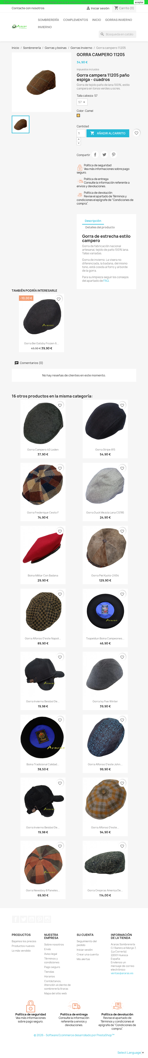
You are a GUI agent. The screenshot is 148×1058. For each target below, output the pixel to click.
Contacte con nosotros (28, 8)
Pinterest (113, 154)
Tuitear (104, 154)
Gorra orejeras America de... (105, 890)
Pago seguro (52, 967)
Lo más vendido (21, 950)
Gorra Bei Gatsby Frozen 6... (41, 343)
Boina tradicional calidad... (43, 764)
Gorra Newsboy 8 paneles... (43, 890)
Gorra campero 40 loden (43, 449)
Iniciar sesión (85, 949)
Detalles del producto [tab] (100, 227)
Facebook (15, 919)
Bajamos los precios (24, 941)
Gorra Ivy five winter (105, 701)
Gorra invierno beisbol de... (43, 701)
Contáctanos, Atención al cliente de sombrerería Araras (57, 984)
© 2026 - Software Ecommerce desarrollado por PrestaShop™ (74, 1035)
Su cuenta (85, 935)
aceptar (139, 2)
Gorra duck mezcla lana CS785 (105, 512)
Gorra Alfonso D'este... (105, 827)
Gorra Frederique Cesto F (43, 512)
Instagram (47, 919)
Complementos (75, 20)
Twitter (23, 919)
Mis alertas (83, 959)
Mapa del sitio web (55, 993)
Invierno (45, 27)
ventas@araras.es (122, 973)
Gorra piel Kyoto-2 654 (105, 575)
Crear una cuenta (88, 954)
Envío (47, 949)
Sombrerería (48, 20)
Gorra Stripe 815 (105, 449)
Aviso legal (50, 954)
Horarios (49, 976)
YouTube (31, 919)
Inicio (96, 20)
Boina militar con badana (43, 575)
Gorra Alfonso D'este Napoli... (43, 638)
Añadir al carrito (107, 133)
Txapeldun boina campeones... (105, 638)
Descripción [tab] (93, 221)
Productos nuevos (23, 946)
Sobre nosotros (54, 944)
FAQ (106, 281)
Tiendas (49, 971)
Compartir (95, 154)
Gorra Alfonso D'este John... (105, 764)
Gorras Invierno (118, 20)
